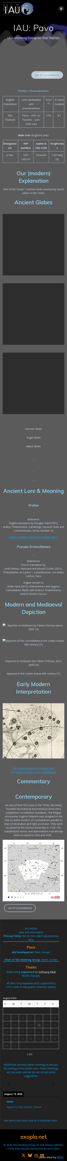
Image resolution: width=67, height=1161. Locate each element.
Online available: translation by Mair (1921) (33, 537)
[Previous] (8, 1084)
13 (39, 1024)
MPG (60, 1157)
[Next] (53, 1084)
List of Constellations (47, 75)
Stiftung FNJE (47, 972)
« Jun (29, 1053)
